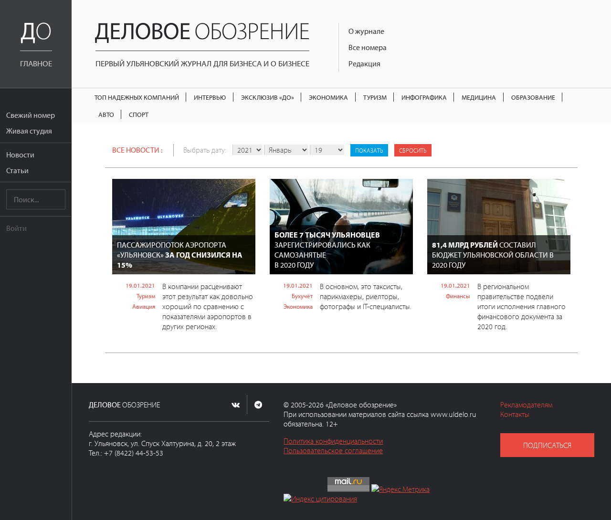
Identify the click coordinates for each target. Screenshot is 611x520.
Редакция (364, 63)
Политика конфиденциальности (333, 441)
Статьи (17, 170)
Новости (20, 154)
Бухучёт (302, 296)
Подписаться (547, 445)
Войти (16, 228)
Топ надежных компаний (137, 97)
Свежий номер (30, 115)
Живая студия (29, 130)
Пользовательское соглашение (333, 450)
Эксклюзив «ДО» (267, 97)
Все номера (367, 47)
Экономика (328, 97)
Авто (106, 114)
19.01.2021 (140, 285)
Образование (533, 97)
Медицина (479, 97)
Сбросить (413, 150)
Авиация (143, 306)
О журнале (366, 31)
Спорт (138, 114)
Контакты (514, 414)
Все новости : (137, 150)
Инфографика (424, 97)
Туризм (375, 97)
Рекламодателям (526, 404)
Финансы (458, 296)
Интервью (210, 97)
